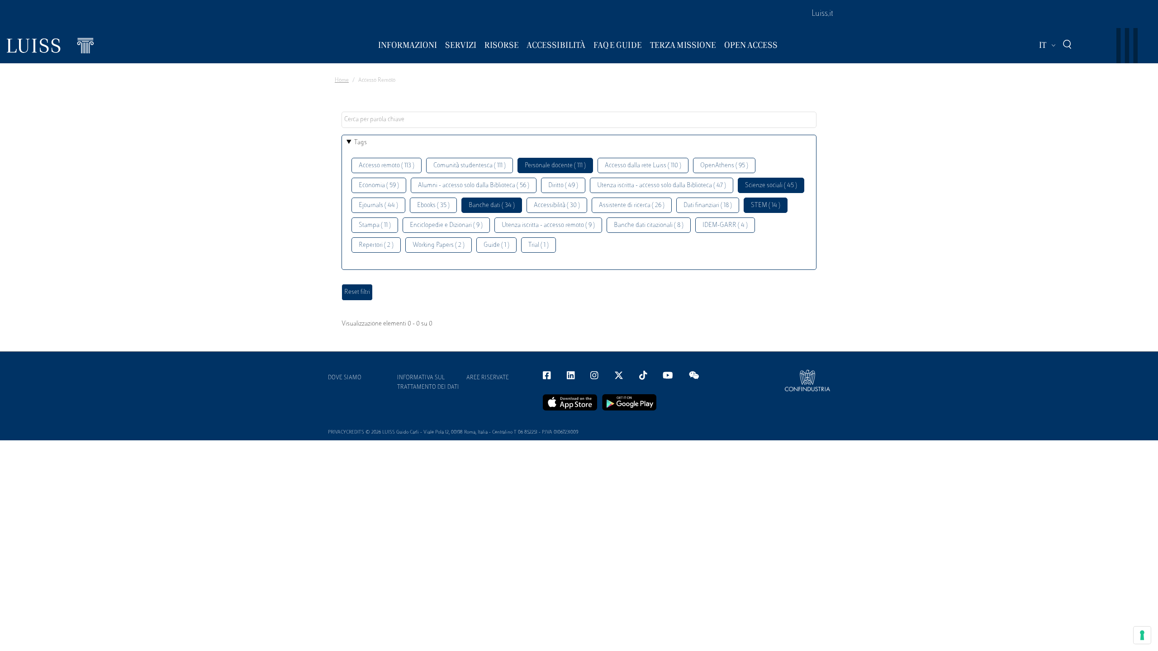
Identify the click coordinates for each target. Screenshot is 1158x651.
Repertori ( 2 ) (376, 245)
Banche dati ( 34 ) (492, 205)
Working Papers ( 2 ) (439, 245)
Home (342, 80)
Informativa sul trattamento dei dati (428, 382)
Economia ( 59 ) (379, 185)
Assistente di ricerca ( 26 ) (631, 205)
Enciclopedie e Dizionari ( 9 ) (446, 225)
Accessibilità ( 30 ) (557, 205)
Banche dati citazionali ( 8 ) (648, 225)
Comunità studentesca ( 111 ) (469, 165)
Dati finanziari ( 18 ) (707, 205)
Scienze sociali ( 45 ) (771, 185)
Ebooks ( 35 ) (433, 205)
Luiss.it (822, 14)
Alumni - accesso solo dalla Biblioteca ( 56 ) (473, 185)
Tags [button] (360, 142)
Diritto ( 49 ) (563, 185)
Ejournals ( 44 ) (378, 205)
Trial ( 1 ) (538, 245)
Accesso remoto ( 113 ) (386, 165)
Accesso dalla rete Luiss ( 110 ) (643, 165)
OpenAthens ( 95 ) (724, 165)
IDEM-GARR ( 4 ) (725, 225)
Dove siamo (344, 378)
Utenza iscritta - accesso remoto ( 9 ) (548, 225)
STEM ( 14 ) (765, 205)
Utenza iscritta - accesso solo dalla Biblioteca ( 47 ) (661, 185)
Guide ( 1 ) (496, 245)
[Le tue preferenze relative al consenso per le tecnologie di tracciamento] (1142, 635)
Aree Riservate (487, 378)
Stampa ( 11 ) (375, 225)
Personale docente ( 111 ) (555, 165)
